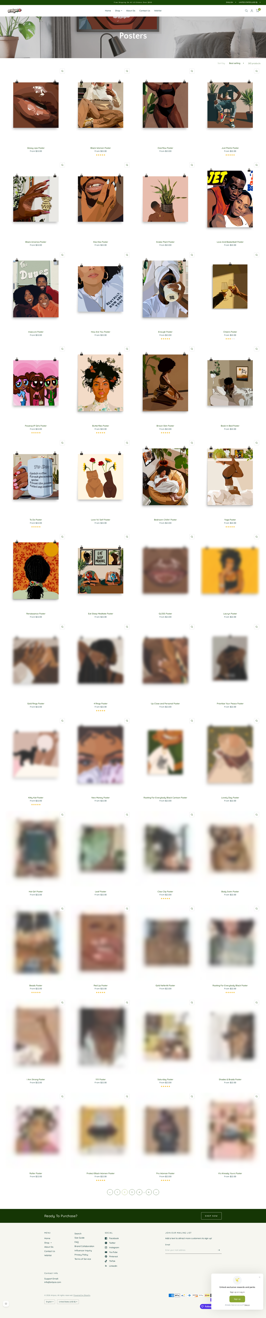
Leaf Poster (100, 891)
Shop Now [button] (211, 1216)
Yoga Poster (230, 519)
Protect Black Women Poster (101, 1173)
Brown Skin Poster (165, 425)
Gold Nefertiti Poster (165, 985)
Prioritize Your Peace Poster (230, 703)
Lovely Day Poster (230, 797)
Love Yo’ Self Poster (100, 519)
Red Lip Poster (101, 985)
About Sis (130, 10)
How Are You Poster (100, 332)
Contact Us (144, 10)
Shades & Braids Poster (230, 1079)
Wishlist (157, 10)
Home (108, 10)
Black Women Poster (100, 148)
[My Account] (252, 10)
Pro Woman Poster (165, 1173)
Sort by (221, 63)
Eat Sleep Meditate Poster (100, 613)
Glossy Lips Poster (36, 148)
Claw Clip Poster (165, 891)
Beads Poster (35, 985)
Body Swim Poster (230, 891)
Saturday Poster (165, 1079)
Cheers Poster (230, 332)
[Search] (246, 10)
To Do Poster (36, 519)
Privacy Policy (81, 1254)
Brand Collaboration (84, 1246)
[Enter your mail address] (219, 1250)
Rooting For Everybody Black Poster (230, 985)
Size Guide (80, 1237)
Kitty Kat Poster (35, 797)
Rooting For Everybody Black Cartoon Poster (165, 797)
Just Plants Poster (230, 148)
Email (167, 1244)
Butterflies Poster (100, 425)
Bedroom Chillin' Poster (165, 519)
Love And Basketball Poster (230, 242)
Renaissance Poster (35, 613)
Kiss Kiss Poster (100, 242)
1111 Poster (101, 1079)
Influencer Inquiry (83, 1250)
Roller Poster (36, 1173)
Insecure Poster (36, 332)
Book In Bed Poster (230, 425)
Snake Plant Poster (165, 242)
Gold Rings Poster (35, 703)
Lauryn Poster (230, 613)
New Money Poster (100, 797)
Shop (117, 10)
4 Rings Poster (101, 703)
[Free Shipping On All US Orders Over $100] (133, 2)
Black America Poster (35, 242)
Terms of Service (83, 1259)
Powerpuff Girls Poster (36, 425)
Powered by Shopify (81, 1295)
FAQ (77, 1242)
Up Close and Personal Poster (165, 703)
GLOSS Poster (165, 613)
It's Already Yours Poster (230, 1173)
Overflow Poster (165, 148)
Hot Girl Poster (36, 891)
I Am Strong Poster (36, 1079)
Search (78, 1233)
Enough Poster (165, 332)
